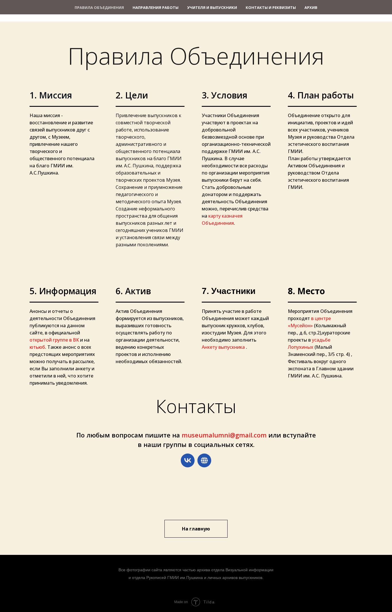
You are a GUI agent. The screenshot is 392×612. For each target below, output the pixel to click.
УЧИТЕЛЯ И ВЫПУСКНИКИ (212, 7)
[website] (204, 460)
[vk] (188, 460)
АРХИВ (310, 7)
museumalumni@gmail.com (224, 435)
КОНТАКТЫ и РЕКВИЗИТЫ (271, 7)
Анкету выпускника (224, 347)
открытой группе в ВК (54, 340)
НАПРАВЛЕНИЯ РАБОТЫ (155, 7)
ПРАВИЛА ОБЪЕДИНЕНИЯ (99, 7)
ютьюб (37, 347)
